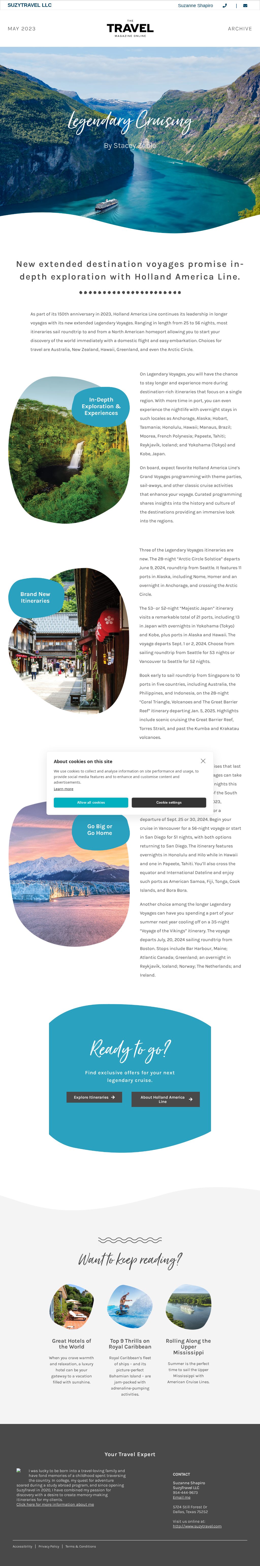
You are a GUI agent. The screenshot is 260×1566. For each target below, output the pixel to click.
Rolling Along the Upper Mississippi (188, 1347)
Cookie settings (169, 802)
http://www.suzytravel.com (197, 1526)
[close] (203, 761)
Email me (181, 1497)
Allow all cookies (91, 802)
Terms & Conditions (81, 1546)
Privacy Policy (49, 1546)
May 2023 (22, 28)
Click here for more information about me (55, 1504)
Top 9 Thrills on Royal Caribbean (130, 1344)
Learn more (63, 788)
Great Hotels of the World (71, 1344)
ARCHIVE (240, 28)
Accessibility (22, 1546)
